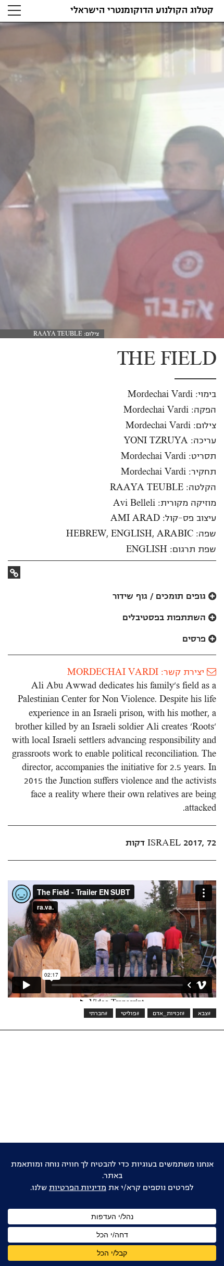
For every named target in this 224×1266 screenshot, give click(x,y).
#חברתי (98, 1013)
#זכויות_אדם (169, 1013)
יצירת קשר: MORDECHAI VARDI (137, 672)
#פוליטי (130, 1013)
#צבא (204, 1013)
